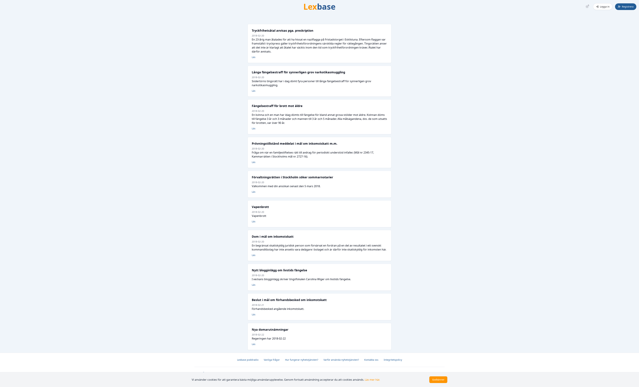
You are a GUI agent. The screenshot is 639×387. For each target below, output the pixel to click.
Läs (253, 57)
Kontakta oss (371, 359)
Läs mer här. (372, 380)
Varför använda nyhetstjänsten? (341, 359)
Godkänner (438, 379)
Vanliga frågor (272, 359)
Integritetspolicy (393, 359)
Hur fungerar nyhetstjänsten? (301, 359)
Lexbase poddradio (247, 359)
